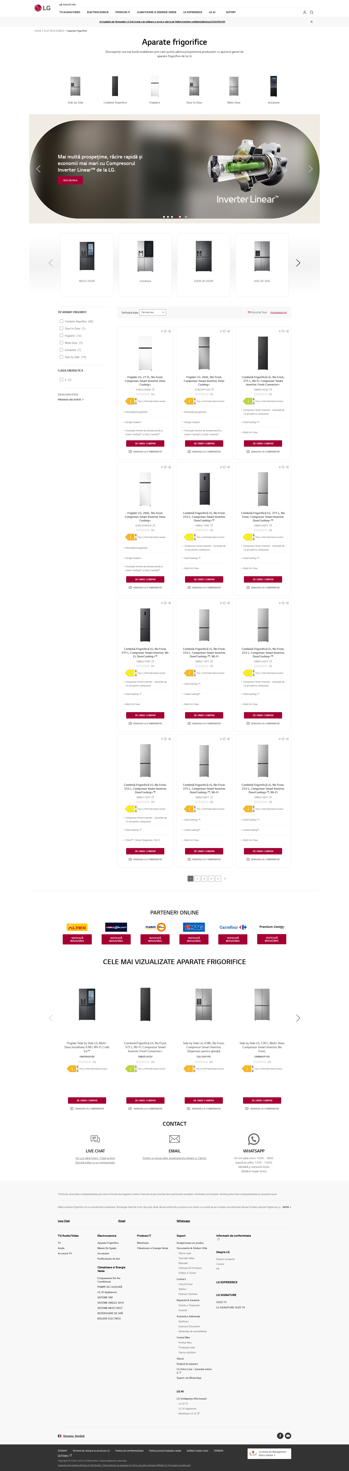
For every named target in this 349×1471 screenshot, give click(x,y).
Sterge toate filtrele (68, 394)
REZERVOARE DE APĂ (110, 1313)
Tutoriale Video (186, 1258)
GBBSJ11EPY (202, 661)
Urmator (225, 878)
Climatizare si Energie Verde (111, 1269)
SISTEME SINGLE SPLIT (110, 1302)
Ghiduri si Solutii (187, 1273)
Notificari (183, 1321)
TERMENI (218, 1450)
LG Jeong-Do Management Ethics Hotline (272, 1453)
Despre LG (223, 1252)
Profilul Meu (185, 1342)
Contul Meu (183, 1337)
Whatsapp (183, 1221)
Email (121, 1221)
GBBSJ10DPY (261, 661)
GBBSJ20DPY (261, 525)
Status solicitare (187, 1352)
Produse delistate (69, 399)
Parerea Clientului (187, 1294)
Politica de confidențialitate (129, 1450)
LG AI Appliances (107, 1292)
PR (217, 1269)
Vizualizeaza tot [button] (278, 312)
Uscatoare (103, 1253)
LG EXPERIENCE (226, 1282)
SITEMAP (62, 1450)
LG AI (180, 1391)
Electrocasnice (106, 1235)
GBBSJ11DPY (143, 797)
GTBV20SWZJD (143, 525)
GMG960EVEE (87, 1056)
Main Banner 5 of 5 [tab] (180, 217)
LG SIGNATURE (226, 1295)
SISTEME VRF (105, 1297)
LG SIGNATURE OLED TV (230, 1307)
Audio (61, 1248)
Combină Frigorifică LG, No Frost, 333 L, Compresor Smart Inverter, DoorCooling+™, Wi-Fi (204, 652)
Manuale (183, 1263)
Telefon (182, 1289)
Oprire (186, 217)
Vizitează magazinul (77, 939)
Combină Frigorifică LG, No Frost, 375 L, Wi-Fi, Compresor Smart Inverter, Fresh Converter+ (263, 380)
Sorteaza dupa (130, 312)
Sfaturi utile (184, 1253)
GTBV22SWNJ (143, 389)
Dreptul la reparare (187, 1363)
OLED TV (221, 1302)
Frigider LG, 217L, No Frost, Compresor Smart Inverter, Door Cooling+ (145, 380)
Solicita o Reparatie (189, 1305)
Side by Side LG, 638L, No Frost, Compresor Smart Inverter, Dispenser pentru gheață (203, 1047)
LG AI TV (183, 1403)
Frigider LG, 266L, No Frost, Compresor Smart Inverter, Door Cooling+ (204, 380)
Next (311, 168)
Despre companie (225, 1259)
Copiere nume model (153, 389)
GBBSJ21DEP (144, 661)
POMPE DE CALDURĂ (109, 1287)
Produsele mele (186, 1347)
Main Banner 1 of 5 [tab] (164, 217)
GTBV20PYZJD (202, 389)
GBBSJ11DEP (202, 525)
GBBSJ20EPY (202, 797)
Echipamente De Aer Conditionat (109, 1279)
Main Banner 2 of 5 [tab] (168, 217)
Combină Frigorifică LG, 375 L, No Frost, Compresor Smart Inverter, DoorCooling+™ (263, 516)
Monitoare (143, 1242)
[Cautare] (311, 12)
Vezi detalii (70, 189)
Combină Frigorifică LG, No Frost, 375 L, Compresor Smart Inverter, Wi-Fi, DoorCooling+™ (145, 652)
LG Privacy (63, 1455)
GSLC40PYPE (204, 1056)
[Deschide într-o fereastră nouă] (280, 1436)
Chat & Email (185, 1284)
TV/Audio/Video (68, 1235)
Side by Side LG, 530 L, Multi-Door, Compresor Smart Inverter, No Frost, (262, 1047)
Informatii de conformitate (233, 1236)
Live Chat (64, 1221)
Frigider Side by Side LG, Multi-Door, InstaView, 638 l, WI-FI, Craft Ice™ (87, 1047)
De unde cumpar (145, 443)
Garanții (182, 1310)
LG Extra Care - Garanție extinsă (194, 1370)
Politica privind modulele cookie (165, 1450)
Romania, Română (74, 1436)
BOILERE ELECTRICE (109, 1318)
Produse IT (144, 1235)
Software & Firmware (190, 1268)
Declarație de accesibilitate (192, 1331)
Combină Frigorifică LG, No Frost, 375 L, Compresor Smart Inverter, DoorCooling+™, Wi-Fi (204, 788)
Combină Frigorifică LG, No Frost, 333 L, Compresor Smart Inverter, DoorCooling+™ (204, 516)
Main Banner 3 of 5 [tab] (172, 217)
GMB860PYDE (262, 1056)
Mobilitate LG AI (187, 1413)
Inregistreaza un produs (190, 1242)
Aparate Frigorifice (108, 1242)
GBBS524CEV (261, 389)
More (286, 1207)
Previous (38, 168)
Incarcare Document (189, 1326)
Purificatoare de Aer (108, 1258)
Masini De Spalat (106, 1248)
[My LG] (304, 12)
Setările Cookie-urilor (197, 1450)
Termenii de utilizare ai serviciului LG (91, 1450)
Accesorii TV (65, 1253)
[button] (145, 451)
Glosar (180, 1358)
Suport (181, 1235)
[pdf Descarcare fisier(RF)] (131, 401)
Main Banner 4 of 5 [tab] (176, 217)
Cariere (220, 1264)
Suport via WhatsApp (189, 1377)
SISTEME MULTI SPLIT (110, 1308)
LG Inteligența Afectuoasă (191, 1398)
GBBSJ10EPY (261, 797)
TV (59, 1242)
